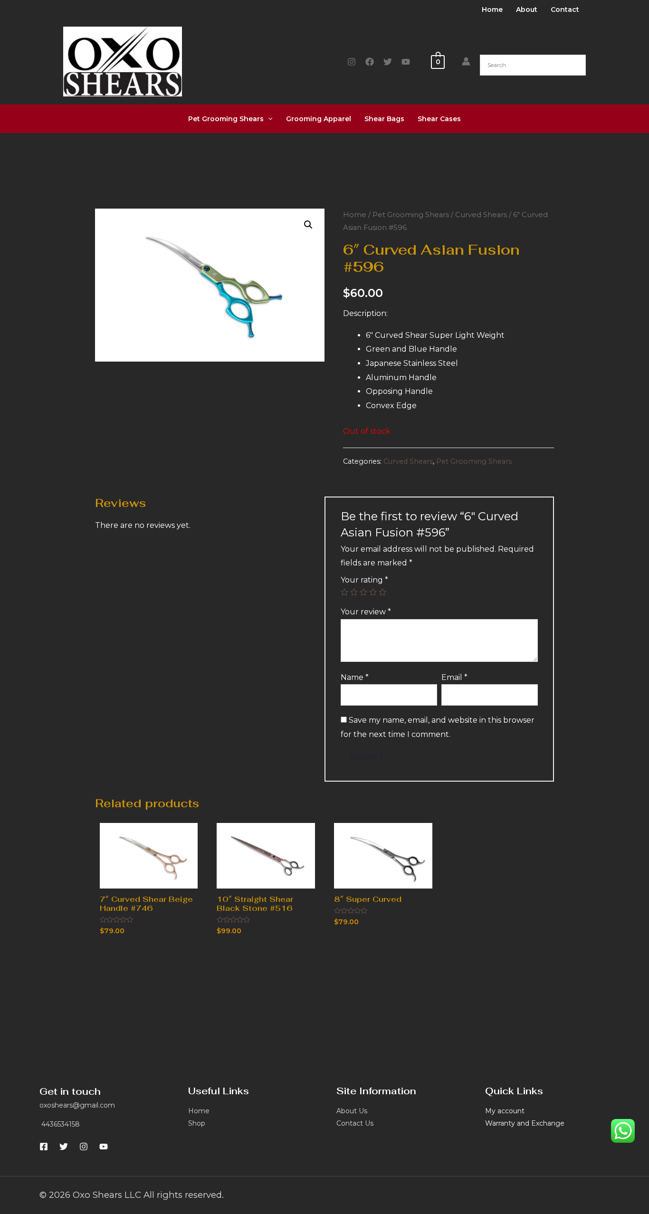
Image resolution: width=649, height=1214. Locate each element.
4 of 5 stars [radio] (373, 592)
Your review (366, 611)
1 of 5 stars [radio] (344, 592)
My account (505, 1111)
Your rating (364, 579)
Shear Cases (439, 119)
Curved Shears (481, 214)
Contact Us (354, 1123)
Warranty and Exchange (524, 1123)
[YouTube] (405, 61)
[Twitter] (387, 61)
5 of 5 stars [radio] (382, 592)
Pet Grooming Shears (226, 119)
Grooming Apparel (318, 119)
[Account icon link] (466, 61)
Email (454, 677)
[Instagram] (351, 61)
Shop (196, 1123)
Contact (565, 9)
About (526, 9)
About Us (351, 1111)
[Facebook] (369, 61)
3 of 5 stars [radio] (363, 592)
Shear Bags (384, 119)
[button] (308, 224)
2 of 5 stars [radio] (354, 592)
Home (492, 9)
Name (355, 677)
